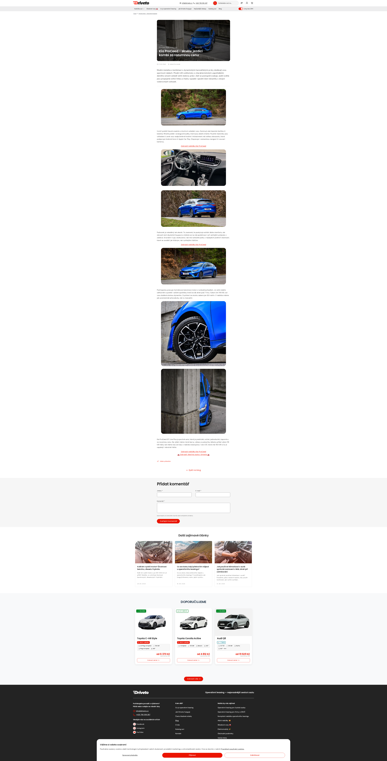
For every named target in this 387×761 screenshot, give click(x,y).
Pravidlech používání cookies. (232, 749)
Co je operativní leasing (184, 708)
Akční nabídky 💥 (224, 720)
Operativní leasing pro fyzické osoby (231, 708)
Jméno (160, 491)
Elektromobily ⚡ (224, 729)
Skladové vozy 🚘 (224, 725)
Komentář (161, 501)
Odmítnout (254, 755)
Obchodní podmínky (225, 733)
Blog (177, 720)
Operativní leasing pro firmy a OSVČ (231, 712)
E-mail (198, 491)
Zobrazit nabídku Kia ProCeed (193, 146)
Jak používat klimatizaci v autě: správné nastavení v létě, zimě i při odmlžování (232, 569)
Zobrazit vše (192, 679)
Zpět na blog (195, 470)
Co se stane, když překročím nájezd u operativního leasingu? (193, 567)
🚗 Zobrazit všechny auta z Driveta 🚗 (193, 454)
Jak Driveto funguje (182, 712)
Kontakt (178, 733)
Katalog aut (179, 729)
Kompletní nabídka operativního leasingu (233, 716)
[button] (139, 8)
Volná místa (222, 738)
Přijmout (192, 755)
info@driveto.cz (187, 3)
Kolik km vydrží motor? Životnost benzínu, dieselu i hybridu (151, 567)
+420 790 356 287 (201, 3)
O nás (177, 725)
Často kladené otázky (183, 716)
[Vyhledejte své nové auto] (215, 3)
